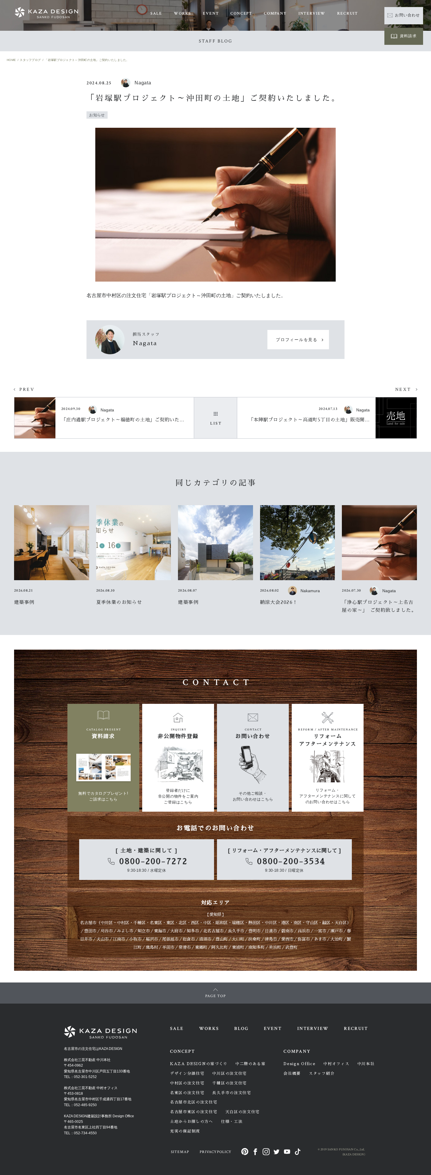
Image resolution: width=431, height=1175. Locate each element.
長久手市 (236, 931)
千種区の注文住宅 (229, 1083)
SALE (156, 13)
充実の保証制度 (185, 1131)
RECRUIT (347, 13)
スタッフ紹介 (322, 1073)
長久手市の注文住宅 (231, 1093)
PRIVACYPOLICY (215, 1152)
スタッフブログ (30, 60)
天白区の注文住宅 (242, 1112)
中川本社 (366, 1064)
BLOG (241, 1029)
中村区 (123, 923)
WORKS (182, 13)
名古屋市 (88, 923)
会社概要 (292, 1073)
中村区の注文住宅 (187, 1083)
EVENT (211, 13)
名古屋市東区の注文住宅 (194, 1112)
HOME (11, 60)
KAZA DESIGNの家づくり (199, 1064)
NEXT (403, 389)
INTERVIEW (311, 13)
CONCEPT (241, 13)
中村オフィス (336, 1064)
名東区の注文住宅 (187, 1093)
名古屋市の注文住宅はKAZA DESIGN (93, 1049)
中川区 (107, 923)
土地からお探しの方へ (191, 1121)
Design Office (299, 1064)
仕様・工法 (231, 1121)
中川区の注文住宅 (229, 1073)
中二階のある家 (250, 1064)
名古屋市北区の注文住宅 (194, 1102)
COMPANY (275, 13)
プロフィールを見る (296, 340)
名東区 (156, 923)
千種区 (139, 923)
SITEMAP (180, 1152)
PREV (27, 389)
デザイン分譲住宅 (187, 1073)
